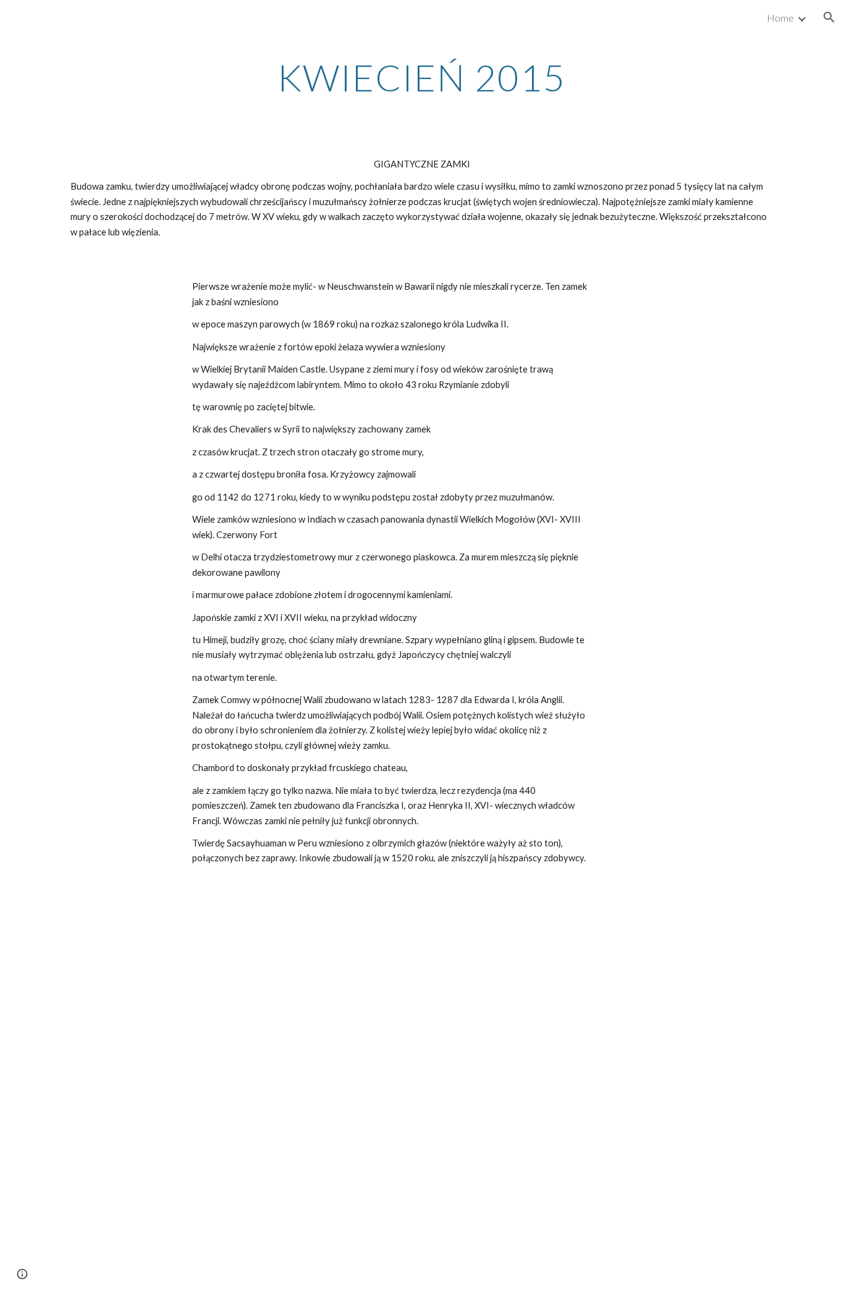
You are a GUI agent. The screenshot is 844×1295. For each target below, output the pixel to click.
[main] (422, 77)
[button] (829, 17)
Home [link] (780, 17)
